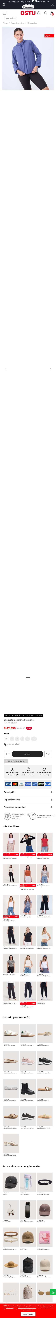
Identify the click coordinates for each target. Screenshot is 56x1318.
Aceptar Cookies (28, 1314)
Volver (12, 18)
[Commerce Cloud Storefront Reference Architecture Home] (28, 13)
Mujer (5, 23)
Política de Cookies (10, 1307)
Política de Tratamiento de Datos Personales (27, 1307)
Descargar (28, 7)
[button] (45, 13)
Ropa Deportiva (17, 23)
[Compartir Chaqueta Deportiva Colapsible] (6, 706)
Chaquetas (32, 23)
